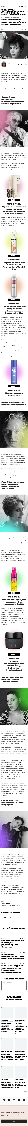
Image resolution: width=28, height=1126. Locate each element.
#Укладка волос (5, 906)
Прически (3, 29)
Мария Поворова (9, 64)
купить (14, 200)
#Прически (8, 903)
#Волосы (3, 903)
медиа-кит (24, 1103)
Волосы (3, 6)
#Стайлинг (18, 905)
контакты (3, 1103)
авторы (13, 1103)
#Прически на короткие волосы (8, 905)
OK (14, 1121)
